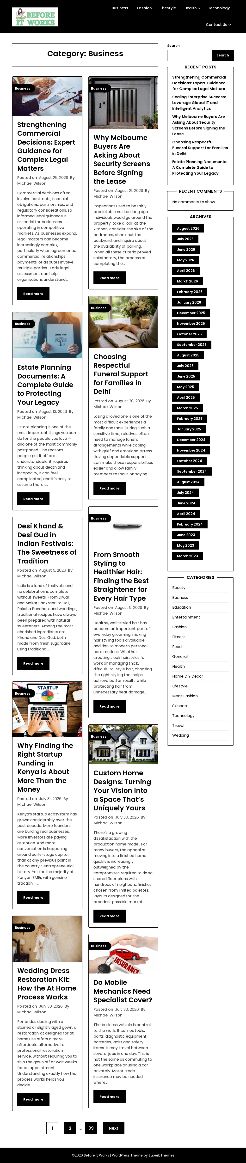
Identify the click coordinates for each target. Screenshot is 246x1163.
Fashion (144, 8)
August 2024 (188, 482)
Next (113, 1128)
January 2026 (189, 302)
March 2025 (187, 408)
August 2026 (188, 228)
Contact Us (216, 24)
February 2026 (190, 291)
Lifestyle (168, 8)
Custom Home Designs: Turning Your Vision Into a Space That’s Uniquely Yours (122, 790)
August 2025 (188, 355)
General (180, 656)
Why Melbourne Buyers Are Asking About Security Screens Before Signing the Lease (121, 159)
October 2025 (189, 334)
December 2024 (191, 439)
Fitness (178, 637)
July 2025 (185, 365)
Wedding (180, 735)
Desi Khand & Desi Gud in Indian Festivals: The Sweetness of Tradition (47, 543)
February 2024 (190, 524)
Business (120, 8)
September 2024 (192, 471)
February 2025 (190, 418)
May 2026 (185, 260)
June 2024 (186, 503)
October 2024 (189, 461)
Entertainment (186, 617)
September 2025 (192, 344)
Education (181, 607)
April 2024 (186, 513)
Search (173, 45)
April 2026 (186, 270)
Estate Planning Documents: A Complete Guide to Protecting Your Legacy (45, 385)
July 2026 (185, 239)
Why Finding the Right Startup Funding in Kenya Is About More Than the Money (45, 767)
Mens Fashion (185, 696)
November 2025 (191, 323)
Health (190, 8)
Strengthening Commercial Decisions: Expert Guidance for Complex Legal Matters (46, 146)
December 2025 (191, 313)
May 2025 (185, 387)
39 (91, 1128)
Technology (219, 8)
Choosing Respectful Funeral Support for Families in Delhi (120, 374)
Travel (178, 725)
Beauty (178, 587)
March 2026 (187, 281)
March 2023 (187, 556)
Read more (33, 293)
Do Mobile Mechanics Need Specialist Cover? (122, 991)
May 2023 (185, 545)
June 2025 (186, 376)
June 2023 (186, 535)
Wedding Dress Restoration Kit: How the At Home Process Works (46, 984)
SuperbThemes (161, 1155)
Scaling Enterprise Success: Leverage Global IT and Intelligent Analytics (199, 102)
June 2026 (186, 249)
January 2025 (189, 429)
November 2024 (191, 450)
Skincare (180, 706)
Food (177, 646)
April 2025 (186, 397)
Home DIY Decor (187, 676)
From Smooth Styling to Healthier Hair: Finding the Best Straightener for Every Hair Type (121, 576)
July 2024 (185, 492)
